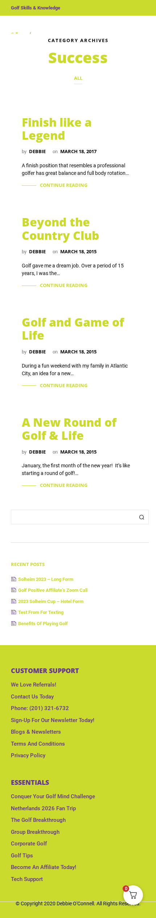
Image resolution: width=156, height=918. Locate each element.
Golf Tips (22, 855)
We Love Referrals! (33, 684)
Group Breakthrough (35, 832)
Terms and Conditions (38, 744)
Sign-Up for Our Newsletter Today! (52, 720)
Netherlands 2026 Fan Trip (43, 808)
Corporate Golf (29, 843)
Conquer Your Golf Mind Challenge (53, 796)
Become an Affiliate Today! (43, 867)
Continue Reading (63, 185)
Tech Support (27, 879)
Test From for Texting (40, 612)
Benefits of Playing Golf (43, 623)
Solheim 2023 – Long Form (45, 579)
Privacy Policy (28, 755)
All (78, 78)
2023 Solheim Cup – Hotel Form (50, 601)
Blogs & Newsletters (36, 732)
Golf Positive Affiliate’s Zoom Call (52, 590)
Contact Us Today (32, 696)
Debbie (37, 151)
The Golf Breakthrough (38, 820)
